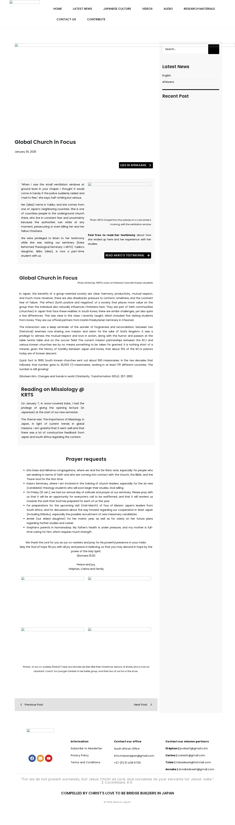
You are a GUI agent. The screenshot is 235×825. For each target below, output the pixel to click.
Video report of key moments (190, 180)
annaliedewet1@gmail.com (189, 769)
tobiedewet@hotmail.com (188, 762)
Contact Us (66, 19)
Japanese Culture (117, 9)
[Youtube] (48, 758)
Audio (168, 9)
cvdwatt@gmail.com (185, 755)
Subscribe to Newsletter (86, 748)
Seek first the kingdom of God (190, 239)
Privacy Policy (80, 755)
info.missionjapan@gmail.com (134, 756)
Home (57, 9)
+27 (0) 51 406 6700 (127, 763)
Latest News (82, 9)
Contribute (96, 19)
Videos (147, 9)
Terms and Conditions (85, 762)
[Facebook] (32, 758)
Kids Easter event (178, 280)
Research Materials (199, 9)
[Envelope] (40, 758)
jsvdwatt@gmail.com (186, 748)
